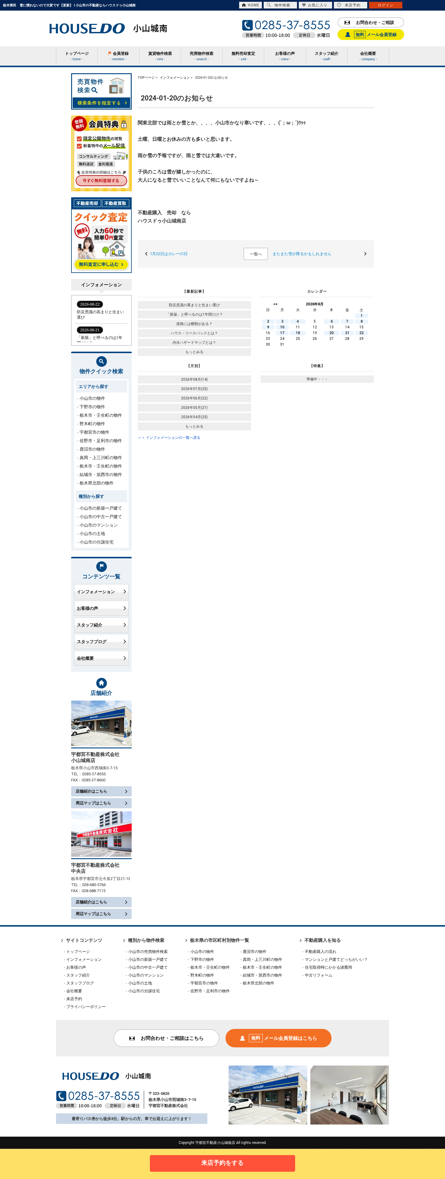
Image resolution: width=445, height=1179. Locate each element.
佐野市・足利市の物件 (101, 440)
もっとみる (194, 352)
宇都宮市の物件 (94, 432)
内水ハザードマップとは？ (194, 342)
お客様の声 (87, 608)
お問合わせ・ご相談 (375, 22)
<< (275, 304)
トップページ (78, 951)
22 (361, 333)
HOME (253, 5)
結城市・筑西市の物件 (101, 474)
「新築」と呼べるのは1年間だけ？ (194, 314)
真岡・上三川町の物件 (101, 457)
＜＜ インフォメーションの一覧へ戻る (169, 437)
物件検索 (282, 5)
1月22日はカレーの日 (169, 253)
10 (282, 327)
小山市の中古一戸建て (101, 516)
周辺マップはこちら (93, 803)
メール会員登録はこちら (284, 1038)
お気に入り (318, 5)
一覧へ (256, 254)
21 (347, 333)
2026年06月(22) (194, 398)
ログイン (386, 5)
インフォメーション (96, 591)
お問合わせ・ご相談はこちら (172, 1038)
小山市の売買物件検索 (148, 951)
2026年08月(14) (194, 379)
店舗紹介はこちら (91, 791)
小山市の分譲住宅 (97, 542)
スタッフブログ (92, 641)
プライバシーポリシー (86, 1006)
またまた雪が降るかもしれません (301, 253)
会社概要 (85, 658)
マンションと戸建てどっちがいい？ (336, 959)
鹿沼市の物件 (92, 449)
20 (331, 333)
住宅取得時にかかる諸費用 (328, 967)
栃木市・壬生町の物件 (101, 415)
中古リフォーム (318, 975)
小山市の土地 (92, 533)
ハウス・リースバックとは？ (194, 333)
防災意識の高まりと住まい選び (194, 305)
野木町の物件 (92, 423)
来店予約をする (222, 1162)
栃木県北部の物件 (97, 483)
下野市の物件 (92, 406)
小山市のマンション (99, 525)
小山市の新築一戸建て (101, 508)
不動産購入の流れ (320, 951)
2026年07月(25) (194, 389)
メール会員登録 (376, 34)
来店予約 (353, 5)
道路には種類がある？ (194, 324)
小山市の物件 (92, 398)
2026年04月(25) (194, 417)
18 (298, 333)
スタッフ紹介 (89, 624)
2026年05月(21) (194, 408)
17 (282, 333)
